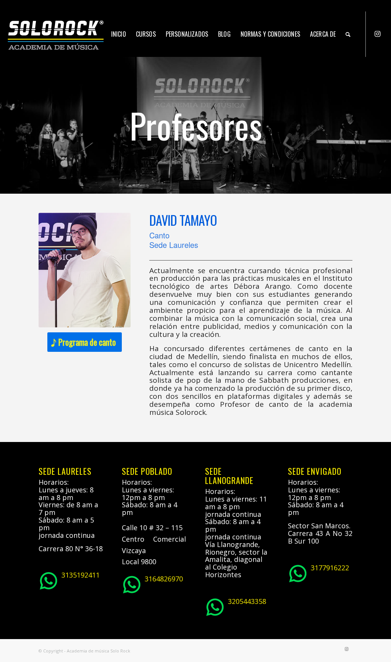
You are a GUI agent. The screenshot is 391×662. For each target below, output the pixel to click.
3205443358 (247, 601)
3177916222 (330, 567)
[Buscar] (348, 34)
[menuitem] (118, 34)
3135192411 (80, 574)
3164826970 (164, 578)
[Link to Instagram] (377, 33)
